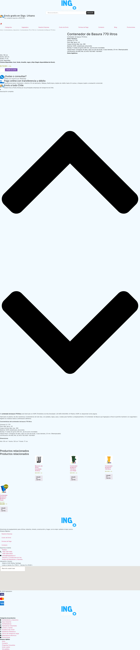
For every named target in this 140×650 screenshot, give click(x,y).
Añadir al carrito (11, 69)
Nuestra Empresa (43, 27)
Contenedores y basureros (11, 30)
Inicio (1, 30)
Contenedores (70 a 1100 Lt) (28, 30)
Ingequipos (25, 27)
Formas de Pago (83, 27)
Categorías (8, 27)
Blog (115, 27)
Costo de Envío (63, 27)
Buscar (90, 12)
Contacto (101, 27)
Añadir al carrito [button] (38, 478)
